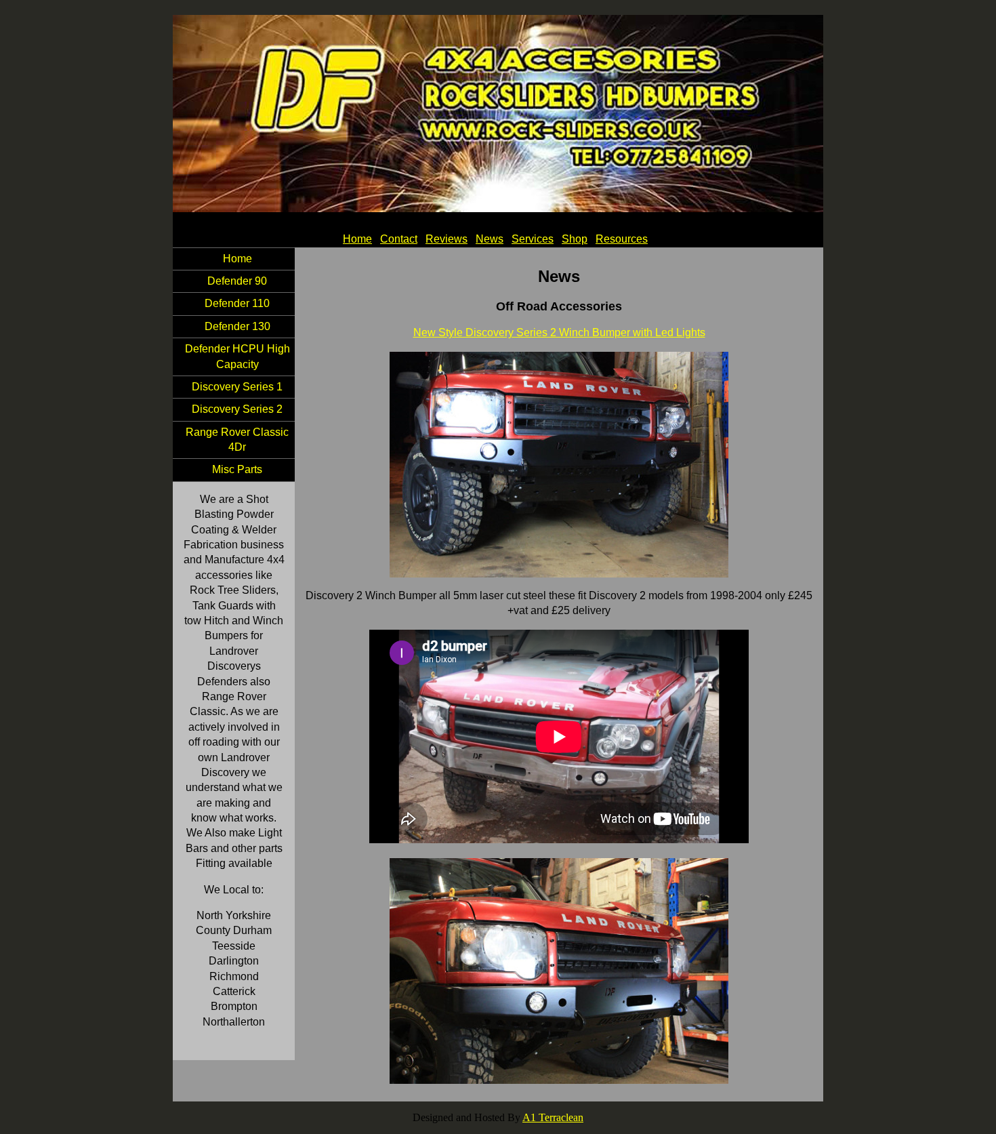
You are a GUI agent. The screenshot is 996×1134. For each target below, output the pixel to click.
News (489, 239)
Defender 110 (237, 303)
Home (357, 239)
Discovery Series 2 (237, 409)
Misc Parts (237, 469)
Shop (574, 239)
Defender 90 (237, 281)
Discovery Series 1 (237, 386)
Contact (398, 239)
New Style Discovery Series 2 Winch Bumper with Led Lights (559, 332)
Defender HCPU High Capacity (237, 356)
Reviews (447, 239)
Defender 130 (237, 326)
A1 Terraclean (552, 1117)
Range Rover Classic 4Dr (237, 439)
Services (533, 239)
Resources (622, 239)
